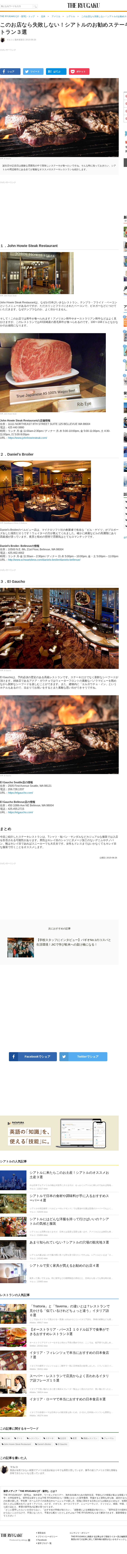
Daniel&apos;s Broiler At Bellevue (15, 523)
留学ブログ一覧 (45, 1543)
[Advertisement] (59, 1008)
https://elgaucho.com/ (20, 792)
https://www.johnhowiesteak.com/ (27, 437)
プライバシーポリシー (48, 1536)
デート (19, 1438)
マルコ (14, 1467)
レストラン (34, 1438)
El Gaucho (7, 158)
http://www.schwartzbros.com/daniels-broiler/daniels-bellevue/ (44, 559)
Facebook (42, 1540)
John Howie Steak (10, 295)
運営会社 (42, 1533)
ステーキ (50, 1438)
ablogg (24, 1540)
